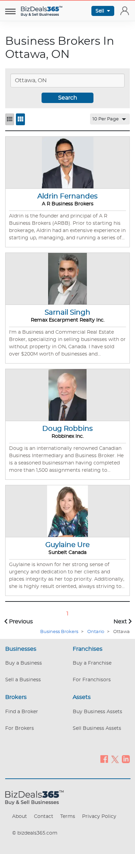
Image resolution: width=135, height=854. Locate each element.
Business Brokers (59, 632)
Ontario (95, 632)
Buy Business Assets (97, 711)
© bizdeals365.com (34, 833)
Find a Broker (21, 711)
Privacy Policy (99, 816)
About (19, 816)
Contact (43, 816)
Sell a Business (23, 679)
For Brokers (19, 728)
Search (67, 98)
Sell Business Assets (97, 728)
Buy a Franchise (92, 663)
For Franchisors (92, 679)
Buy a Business (23, 663)
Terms (67, 816)
